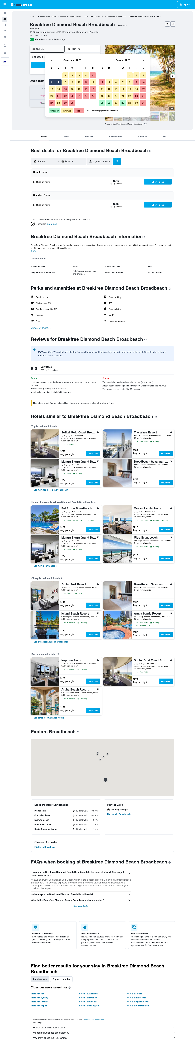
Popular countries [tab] (61, 979)
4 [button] (86, 75)
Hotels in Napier (39, 1005)
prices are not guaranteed (94, 1019)
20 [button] (51, 96)
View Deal (93, 453)
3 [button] (79, 75)
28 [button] (58, 102)
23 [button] (72, 96)
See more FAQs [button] (81, 906)
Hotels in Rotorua (40, 1001)
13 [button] (51, 89)
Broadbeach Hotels (114, 16)
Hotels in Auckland (88, 993)
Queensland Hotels (67, 16)
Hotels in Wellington (89, 1005)
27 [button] (51, 102)
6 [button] (51, 82)
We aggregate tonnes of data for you (51, 1032)
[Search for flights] (5, 13)
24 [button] (79, 96)
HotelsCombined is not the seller (49, 1027)
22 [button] (65, 96)
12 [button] (93, 82)
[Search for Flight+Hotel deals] (5, 31)
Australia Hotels (44, 16)
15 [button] (65, 89)
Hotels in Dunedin (88, 1001)
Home (32, 16)
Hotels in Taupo (134, 993)
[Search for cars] (5, 25)
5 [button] (93, 75)
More (33, 250)
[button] (5, 4)
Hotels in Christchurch (138, 1005)
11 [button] (86, 82)
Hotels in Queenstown (138, 1001)
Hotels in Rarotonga (136, 997)
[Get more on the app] (5, 45)
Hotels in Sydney (39, 997)
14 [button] (58, 89)
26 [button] (93, 96)
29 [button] (65, 102)
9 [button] (72, 82)
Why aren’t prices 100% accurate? (50, 1037)
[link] (50, 490)
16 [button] (72, 89)
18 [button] (86, 89)
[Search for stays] (5, 19)
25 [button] (86, 96)
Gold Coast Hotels (92, 16)
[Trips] (5, 53)
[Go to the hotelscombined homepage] (21, 4)
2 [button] (72, 75)
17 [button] (79, 89)
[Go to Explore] (5, 37)
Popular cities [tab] (40, 979)
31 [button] (143, 102)
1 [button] (65, 75)
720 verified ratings (55, 39)
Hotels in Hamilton (88, 997)
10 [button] (79, 82)
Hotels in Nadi (38, 993)
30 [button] (72, 102)
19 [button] (93, 89)
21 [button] (58, 96)
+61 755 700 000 (38, 35)
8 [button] (65, 82)
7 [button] (58, 82)
